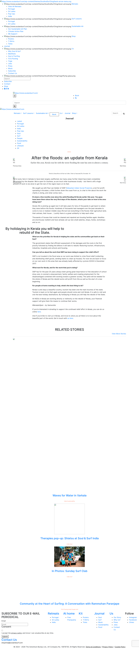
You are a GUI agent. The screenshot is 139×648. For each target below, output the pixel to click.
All (18, 148)
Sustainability (22, 141)
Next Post (125, 182)
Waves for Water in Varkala (69, 495)
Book (77, 95)
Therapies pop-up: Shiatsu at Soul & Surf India (69, 538)
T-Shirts (11, 41)
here (39, 312)
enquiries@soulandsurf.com (12, 643)
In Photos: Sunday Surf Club (69, 571)
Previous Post (9, 182)
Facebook (133, 620)
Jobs (10, 63)
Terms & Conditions (93, 647)
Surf (18, 136)
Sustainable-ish (42, 113)
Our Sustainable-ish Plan (17, 29)
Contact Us (12, 73)
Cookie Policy (120, 647)
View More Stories (119, 334)
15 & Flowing (13, 59)
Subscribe (12, 71)
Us (61, 113)
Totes (10, 44)
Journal (67, 113)
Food (19, 143)
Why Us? (117, 620)
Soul (18, 133)
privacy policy (16, 633)
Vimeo (131, 622)
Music (10, 68)
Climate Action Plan (15, 31)
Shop (74, 113)
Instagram (133, 617)
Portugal (11, 21)
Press (10, 66)
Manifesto (12, 54)
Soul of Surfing (14, 56)
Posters (11, 39)
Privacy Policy (107, 647)
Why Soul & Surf (14, 51)
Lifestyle (20, 146)
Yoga (10, 61)
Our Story (117, 617)
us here (70, 318)
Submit (5, 637)
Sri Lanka (11, 24)
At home (69, 613)
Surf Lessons (28, 113)
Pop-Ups (20, 131)
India (19, 129)
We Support (12, 34)
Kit (81, 613)
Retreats (17, 113)
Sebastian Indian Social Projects (79, 188)
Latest (19, 121)
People (19, 138)
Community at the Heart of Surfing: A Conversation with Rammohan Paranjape (69, 603)
